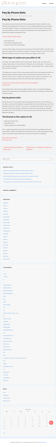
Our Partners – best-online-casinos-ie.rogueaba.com (14, 358)
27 (25, 425)
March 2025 (5, 245)
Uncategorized (6, 377)
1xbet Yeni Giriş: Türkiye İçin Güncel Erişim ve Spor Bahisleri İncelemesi (18, 170)
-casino (4, 273)
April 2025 (5, 242)
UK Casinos (5, 374)
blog (4, 299)
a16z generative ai (7, 285)
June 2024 (5, 247)
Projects (44, 3)
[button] (51, 423)
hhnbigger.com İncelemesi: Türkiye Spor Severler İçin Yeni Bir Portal (18, 173)
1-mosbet (5, 276)
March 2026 (5, 214)
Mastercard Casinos (7, 341)
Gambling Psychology (8, 330)
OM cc (4, 355)
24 (4, 425)
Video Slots (5, 380)
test (4, 369)
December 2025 (6, 222)
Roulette (5, 363)
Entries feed (5, 395)
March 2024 (5, 256)
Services (51, 3)
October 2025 (6, 228)
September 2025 (6, 231)
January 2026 (6, 219)
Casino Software (6, 304)
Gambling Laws (6, 324)
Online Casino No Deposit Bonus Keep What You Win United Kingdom (20, 82)
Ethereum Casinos (7, 318)
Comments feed (6, 398)
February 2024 (6, 259)
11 (11, 420)
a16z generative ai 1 (7, 287)
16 (3, 279)
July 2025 (5, 236)
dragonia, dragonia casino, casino (10, 313)
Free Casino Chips (7, 140)
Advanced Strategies (7, 290)
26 (18, 425)
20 (25, 423)
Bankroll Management (8, 293)
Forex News (5, 321)
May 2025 (5, 239)
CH (3, 307)
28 (32, 425)
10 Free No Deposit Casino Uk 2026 (11, 36)
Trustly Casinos (6, 372)
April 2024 (5, 253)
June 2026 (5, 208)
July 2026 (5, 205)
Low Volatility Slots (7, 338)
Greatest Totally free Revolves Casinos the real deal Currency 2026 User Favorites (20, 176)
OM (4, 352)
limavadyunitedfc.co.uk (8, 335)
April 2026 (5, 211)
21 (32, 423)
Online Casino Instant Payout (9, 137)
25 (11, 425)
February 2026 (6, 217)
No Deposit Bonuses (7, 349)
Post (4, 360)
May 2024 (5, 250)
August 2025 (5, 233)
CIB (4, 310)
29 (39, 425)
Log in (4, 392)
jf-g (4, 332)
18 (11, 423)
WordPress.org (6, 400)
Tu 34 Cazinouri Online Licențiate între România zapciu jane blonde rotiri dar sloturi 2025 (22, 181)
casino (4, 301)
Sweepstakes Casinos (8, 366)
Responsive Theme (42, 442)
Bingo (4, 296)
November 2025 (6, 225)
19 (18, 423)
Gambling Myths (6, 327)
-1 (3, 271)
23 (46, 423)
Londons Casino (6, 85)
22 (39, 423)
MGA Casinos (6, 344)
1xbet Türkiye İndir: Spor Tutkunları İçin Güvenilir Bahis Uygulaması (17, 179)
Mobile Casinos (6, 346)
